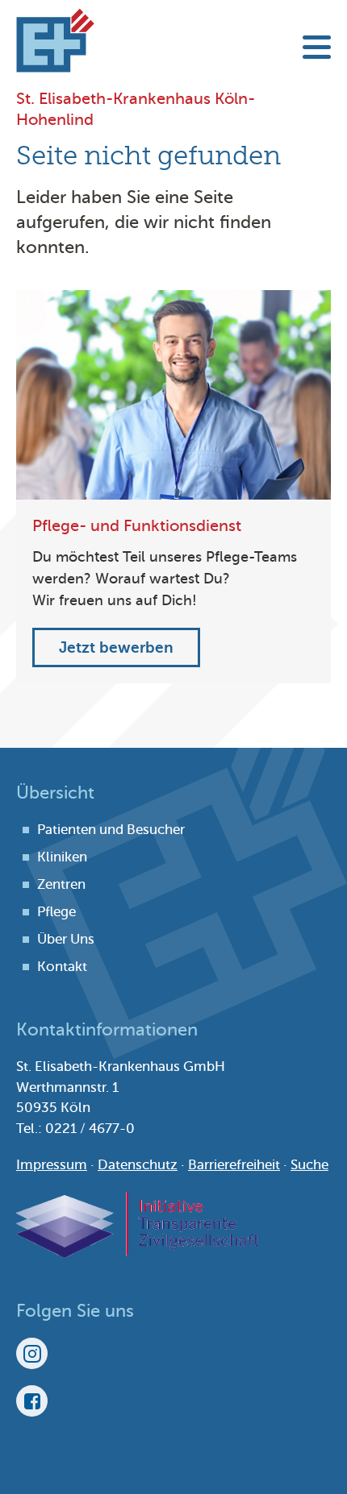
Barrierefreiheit (234, 1164)
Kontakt (62, 966)
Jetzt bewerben (116, 647)
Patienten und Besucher (111, 829)
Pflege (56, 911)
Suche (309, 1164)
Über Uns (65, 939)
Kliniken (62, 857)
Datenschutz (138, 1164)
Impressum (51, 1164)
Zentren (61, 884)
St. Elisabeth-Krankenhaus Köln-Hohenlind (55, 40)
